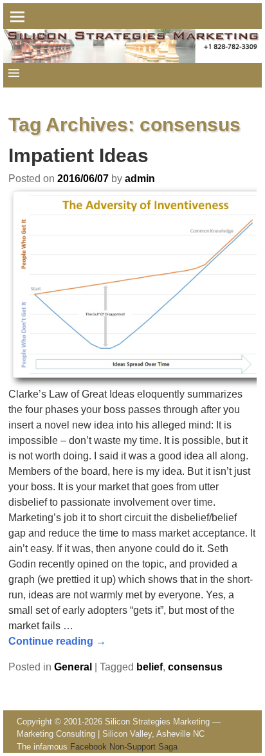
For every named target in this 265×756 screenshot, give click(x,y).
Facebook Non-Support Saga (124, 746)
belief (149, 666)
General (73, 666)
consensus (195, 666)
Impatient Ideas (78, 155)
